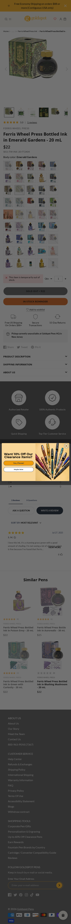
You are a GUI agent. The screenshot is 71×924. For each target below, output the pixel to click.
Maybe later (18, 469)
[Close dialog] (66, 446)
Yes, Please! (18, 463)
